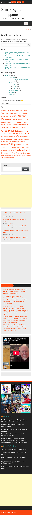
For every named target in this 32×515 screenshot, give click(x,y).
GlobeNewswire (7, 416)
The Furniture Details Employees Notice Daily (14, 450)
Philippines (14, 144)
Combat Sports (13, 90)
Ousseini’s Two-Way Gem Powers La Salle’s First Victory (15, 237)
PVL (9, 153)
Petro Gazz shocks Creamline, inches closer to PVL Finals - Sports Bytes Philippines (15, 317)
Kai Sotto (12, 134)
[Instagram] (15, 2)
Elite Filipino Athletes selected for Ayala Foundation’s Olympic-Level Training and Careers (15, 291)
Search (5, 165)
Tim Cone (28, 155)
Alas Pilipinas (5, 110)
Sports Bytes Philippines (11, 11)
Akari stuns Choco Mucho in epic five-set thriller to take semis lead (14, 321)
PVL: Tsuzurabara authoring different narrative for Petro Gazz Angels (15, 312)
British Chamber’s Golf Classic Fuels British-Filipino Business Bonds (17, 53)
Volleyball (12, 77)
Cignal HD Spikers (12, 124)
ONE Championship (6, 139)
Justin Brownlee (5, 133)
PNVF (13, 150)
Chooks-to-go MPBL (17, 119)
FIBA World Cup (22, 127)
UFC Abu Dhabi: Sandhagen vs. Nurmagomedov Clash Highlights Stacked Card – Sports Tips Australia (14, 298)
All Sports (7, 75)
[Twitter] (20, 2)
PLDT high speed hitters (6, 150)
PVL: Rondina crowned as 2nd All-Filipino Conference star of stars (14, 329)
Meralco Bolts (8, 136)
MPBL (13, 136)
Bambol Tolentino (18, 113)
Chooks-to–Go (18, 122)
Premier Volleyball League (21, 79)
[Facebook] (23, 2)
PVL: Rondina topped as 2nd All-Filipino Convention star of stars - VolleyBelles (14, 326)
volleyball (11, 157)
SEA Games (15, 155)
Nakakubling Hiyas (8, 289)
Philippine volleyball (23, 147)
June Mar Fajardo (23, 131)
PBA (15, 85)
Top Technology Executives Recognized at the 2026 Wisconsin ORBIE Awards (14, 421)
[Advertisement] (16, 191)
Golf (10, 94)
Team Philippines (21, 155)
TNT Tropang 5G (5, 157)
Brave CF (9, 116)
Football (11, 92)
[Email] (12, 2)
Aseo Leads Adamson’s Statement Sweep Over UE (14, 226)
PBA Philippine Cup (9, 141)
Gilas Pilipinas (9, 130)
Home (27, 29)
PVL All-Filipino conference (19, 153)
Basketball (12, 83)
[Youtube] (18, 2)
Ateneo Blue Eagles (10, 113)
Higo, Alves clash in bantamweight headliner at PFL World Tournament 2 (15, 301)
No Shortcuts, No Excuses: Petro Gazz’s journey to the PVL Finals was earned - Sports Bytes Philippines (14, 308)
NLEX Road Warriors (25, 136)
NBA (15, 88)
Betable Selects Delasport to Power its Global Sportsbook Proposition (14, 435)
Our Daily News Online (9, 446)
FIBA (15, 86)
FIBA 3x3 (15, 127)
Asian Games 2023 (16, 110)
